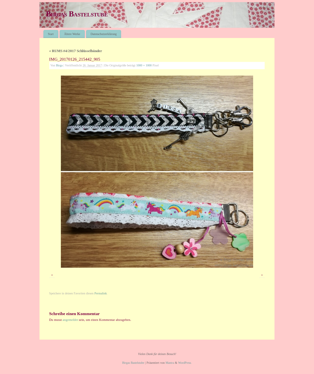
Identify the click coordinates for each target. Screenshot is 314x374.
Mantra (170, 362)
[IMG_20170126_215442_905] (157, 172)
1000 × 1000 (144, 65)
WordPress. (185, 362)
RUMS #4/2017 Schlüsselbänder (75, 51)
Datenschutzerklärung (104, 34)
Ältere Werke (72, 34)
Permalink (100, 293)
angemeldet (70, 319)
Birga (59, 65)
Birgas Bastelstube (77, 14)
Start (51, 34)
